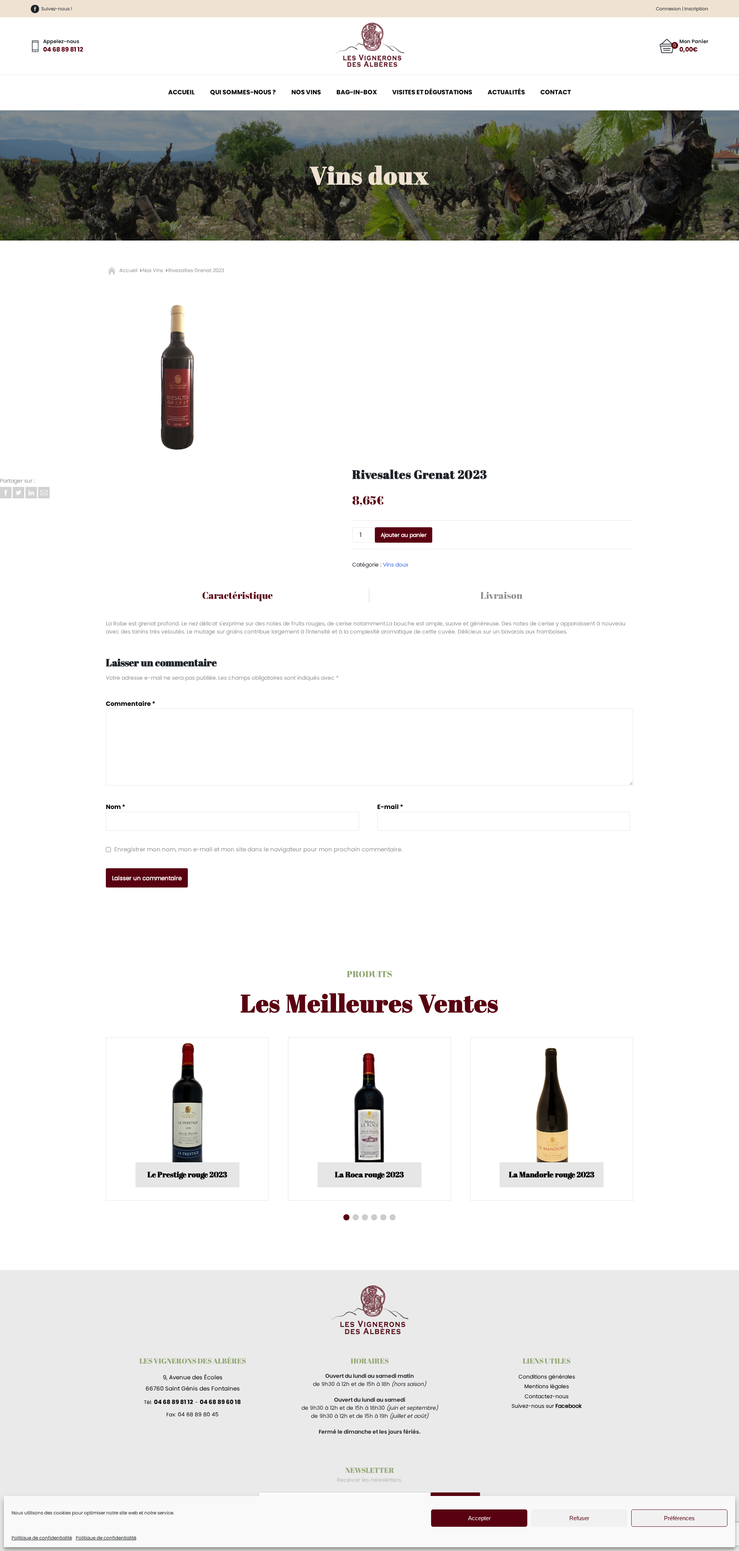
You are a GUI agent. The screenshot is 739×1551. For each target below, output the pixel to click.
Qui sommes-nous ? (243, 92)
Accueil (181, 92)
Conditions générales (546, 1377)
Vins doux (306, 97)
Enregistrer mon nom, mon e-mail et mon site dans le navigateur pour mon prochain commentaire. (258, 849)
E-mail (390, 806)
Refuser (579, 1518)
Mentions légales (546, 1386)
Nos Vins (152, 270)
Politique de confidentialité (42, 1537)
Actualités (506, 92)
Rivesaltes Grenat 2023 (196, 270)
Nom (115, 806)
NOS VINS (306, 92)
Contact (555, 92)
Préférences (679, 1518)
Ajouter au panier (403, 535)
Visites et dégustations (432, 92)
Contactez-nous (546, 1396)
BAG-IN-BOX (356, 92)
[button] (346, 1217)
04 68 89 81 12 (63, 49)
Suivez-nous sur (547, 1406)
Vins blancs (306, 76)
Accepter (479, 1518)
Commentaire (130, 703)
